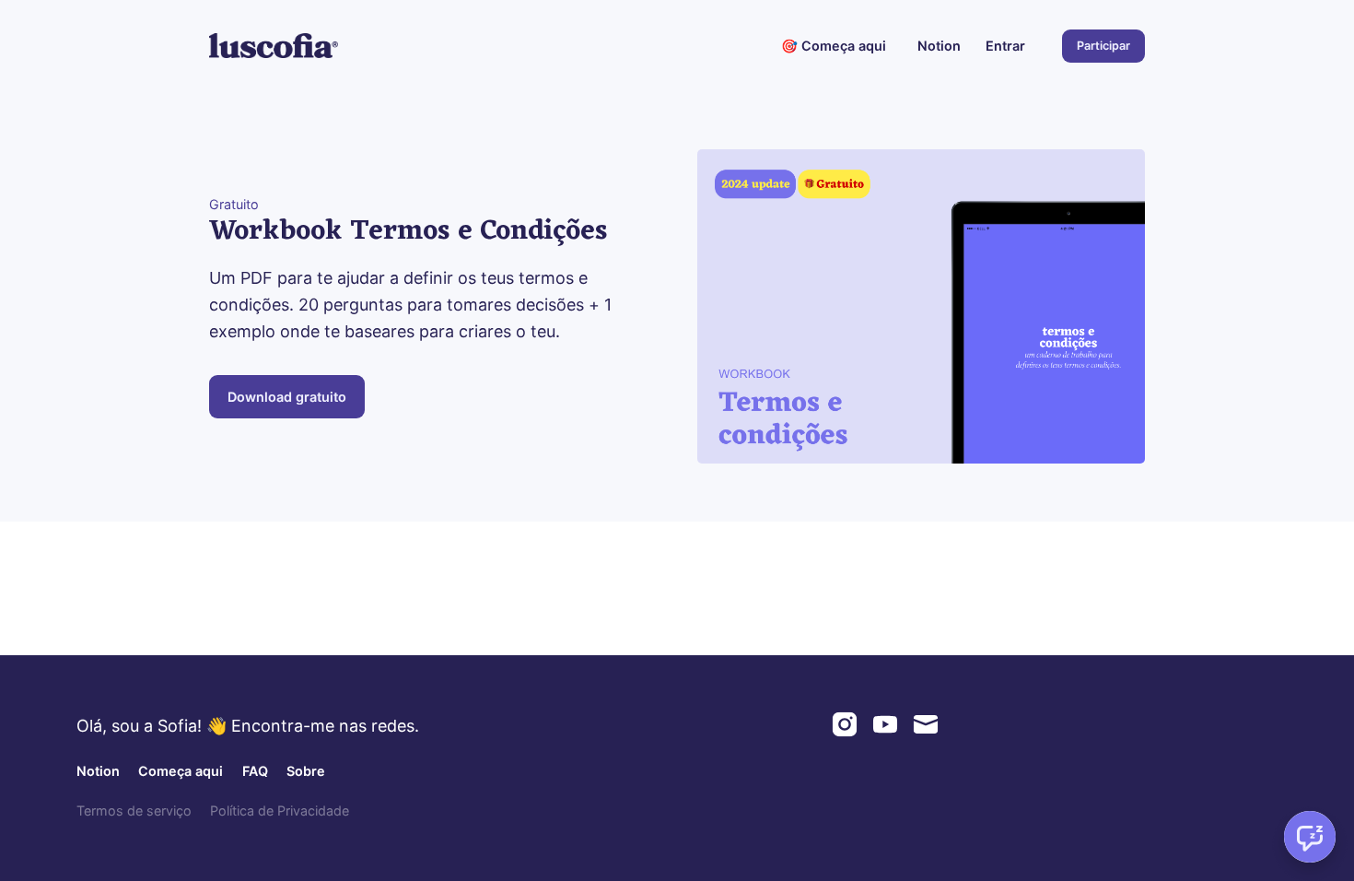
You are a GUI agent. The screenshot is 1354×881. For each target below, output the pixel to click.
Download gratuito (287, 397)
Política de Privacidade (279, 810)
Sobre (305, 771)
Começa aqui (180, 771)
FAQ (255, 771)
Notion (939, 45)
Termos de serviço (134, 810)
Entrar (1005, 45)
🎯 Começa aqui (833, 45)
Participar (1103, 46)
